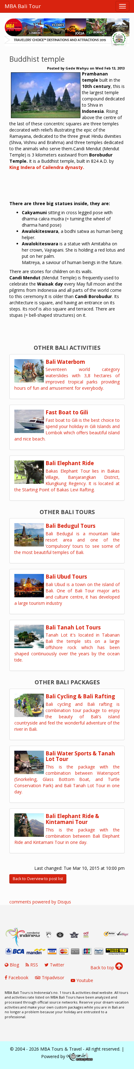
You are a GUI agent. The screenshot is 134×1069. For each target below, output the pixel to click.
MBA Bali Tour (23, 6)
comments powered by (40, 902)
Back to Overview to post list (38, 878)
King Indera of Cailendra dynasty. (46, 167)
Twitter (56, 965)
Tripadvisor (52, 977)
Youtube (84, 980)
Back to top (102, 967)
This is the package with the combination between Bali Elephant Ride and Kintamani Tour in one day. (67, 836)
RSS (33, 965)
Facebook (17, 977)
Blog (13, 965)
